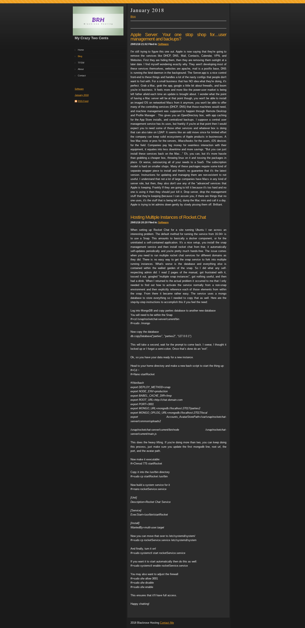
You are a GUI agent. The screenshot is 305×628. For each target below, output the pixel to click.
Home (81, 50)
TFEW (81, 62)
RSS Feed (83, 101)
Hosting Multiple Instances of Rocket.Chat (168, 217)
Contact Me (167, 622)
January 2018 (82, 95)
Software (79, 89)
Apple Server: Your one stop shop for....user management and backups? (178, 36)
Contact (82, 75)
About (81, 69)
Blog (80, 56)
